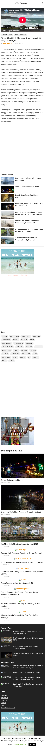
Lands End (29, 343)
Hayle (32, 339)
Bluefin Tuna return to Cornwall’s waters (27, 672)
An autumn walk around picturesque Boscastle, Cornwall (29, 230)
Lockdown (19, 346)
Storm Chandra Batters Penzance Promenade (28, 179)
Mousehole (38, 346)
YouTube (4, 695)
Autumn (4, 336)
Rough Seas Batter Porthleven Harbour (27, 196)
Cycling (15, 339)
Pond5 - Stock (5, 705)
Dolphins (24, 339)
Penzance (5, 353)
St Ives (10, 34)
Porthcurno (15, 353)
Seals (35, 353)
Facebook (4, 700)
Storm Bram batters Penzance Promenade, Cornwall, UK (27, 222)
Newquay (24, 350)
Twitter (3, 703)
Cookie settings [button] (20, 744)
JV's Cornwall (21, 3)
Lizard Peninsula (7, 346)
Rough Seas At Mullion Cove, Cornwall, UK (17, 583)
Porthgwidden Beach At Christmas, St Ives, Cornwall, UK (22, 562)
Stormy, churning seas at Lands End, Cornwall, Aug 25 (25, 647)
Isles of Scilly (6, 343)
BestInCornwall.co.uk (8, 708)
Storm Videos (7, 43)
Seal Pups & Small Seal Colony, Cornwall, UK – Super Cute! (28, 685)
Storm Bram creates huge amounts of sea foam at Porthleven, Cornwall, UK (29, 213)
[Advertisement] (22, 148)
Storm (16, 34)
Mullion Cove (6, 350)
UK (29, 357)
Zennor (11, 361)
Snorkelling (6, 357)
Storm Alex (23, 34)
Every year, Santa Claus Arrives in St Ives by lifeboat (29, 205)
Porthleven (26, 353)
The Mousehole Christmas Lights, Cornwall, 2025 (19, 544)
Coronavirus (6, 339)
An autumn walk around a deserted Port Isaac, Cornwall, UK (27, 632)
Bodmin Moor (26, 336)
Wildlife (35, 357)
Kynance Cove (18, 343)
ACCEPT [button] (32, 744)
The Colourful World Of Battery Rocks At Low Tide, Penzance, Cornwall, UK (28, 667)
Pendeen (33, 350)
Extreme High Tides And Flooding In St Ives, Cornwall (21, 553)
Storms (22, 357)
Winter (4, 361)
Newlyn (16, 350)
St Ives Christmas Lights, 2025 (27, 187)
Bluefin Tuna (14, 336)
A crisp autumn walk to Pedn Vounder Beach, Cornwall (26, 239)
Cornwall (4, 34)
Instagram (4, 698)
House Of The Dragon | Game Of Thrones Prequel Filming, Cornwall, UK (27, 678)
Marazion (29, 346)
